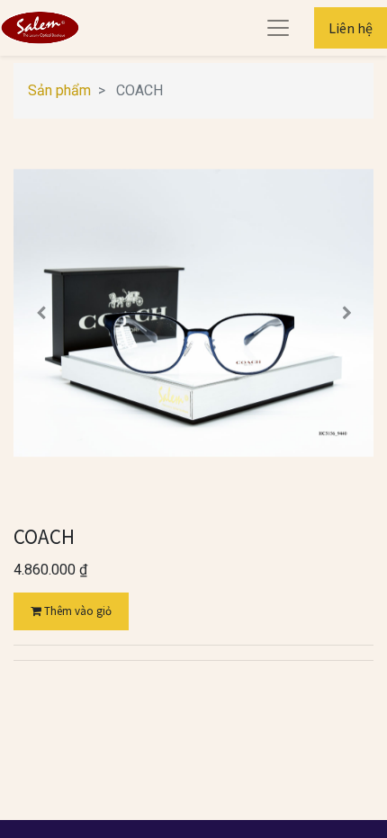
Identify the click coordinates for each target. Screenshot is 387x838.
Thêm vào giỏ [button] (76, 611)
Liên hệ (350, 28)
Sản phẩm (59, 90)
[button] (41, 313)
